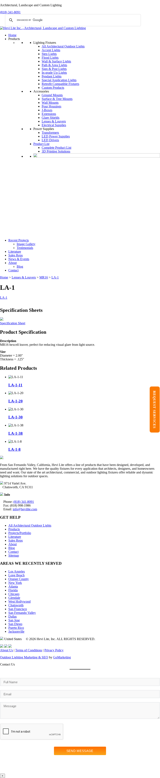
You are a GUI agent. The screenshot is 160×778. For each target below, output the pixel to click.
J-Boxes (47, 110)
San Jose (14, 620)
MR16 (43, 277)
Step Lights (49, 54)
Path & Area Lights (54, 65)
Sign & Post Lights (54, 69)
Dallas (12, 616)
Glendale (14, 597)
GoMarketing (62, 657)
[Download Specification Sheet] (1, 319)
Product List (41, 144)
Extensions (49, 114)
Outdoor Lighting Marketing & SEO (24, 657)
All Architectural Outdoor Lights (63, 46)
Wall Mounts (50, 102)
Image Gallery (26, 244)
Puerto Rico (16, 627)
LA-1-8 (14, 449)
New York (15, 582)
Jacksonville (16, 631)
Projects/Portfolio (19, 533)
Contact (13, 270)
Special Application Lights (59, 80)
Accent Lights (51, 50)
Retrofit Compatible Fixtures (60, 84)
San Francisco (17, 609)
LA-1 (55, 277)
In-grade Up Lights (54, 72)
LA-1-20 (15, 401)
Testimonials (25, 248)
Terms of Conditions (28, 650)
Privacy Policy (54, 650)
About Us (6, 650)
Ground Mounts (52, 95)
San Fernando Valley (22, 612)
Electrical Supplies (54, 125)
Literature (14, 251)
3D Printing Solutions (56, 151)
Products (14, 529)
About (12, 263)
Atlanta (13, 586)
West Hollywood (19, 601)
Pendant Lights (51, 76)
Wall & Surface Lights (56, 61)
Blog (20, 266)
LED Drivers (50, 140)
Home (12, 35)
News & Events (18, 259)
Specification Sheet (12, 323)
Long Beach (16, 575)
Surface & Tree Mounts (57, 99)
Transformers (50, 132)
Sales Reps (15, 255)
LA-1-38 (15, 433)
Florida (13, 590)
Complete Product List (56, 147)
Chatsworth (16, 605)
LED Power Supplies (56, 136)
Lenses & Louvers (54, 121)
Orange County (18, 579)
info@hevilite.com (25, 509)
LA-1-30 (15, 417)
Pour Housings (51, 106)
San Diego (15, 624)
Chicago (13, 594)
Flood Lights (50, 57)
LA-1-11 (15, 385)
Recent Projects (18, 240)
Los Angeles (16, 571)
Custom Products (53, 87)
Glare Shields (50, 117)
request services (154, 409)
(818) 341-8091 (10, 12)
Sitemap (13, 555)
